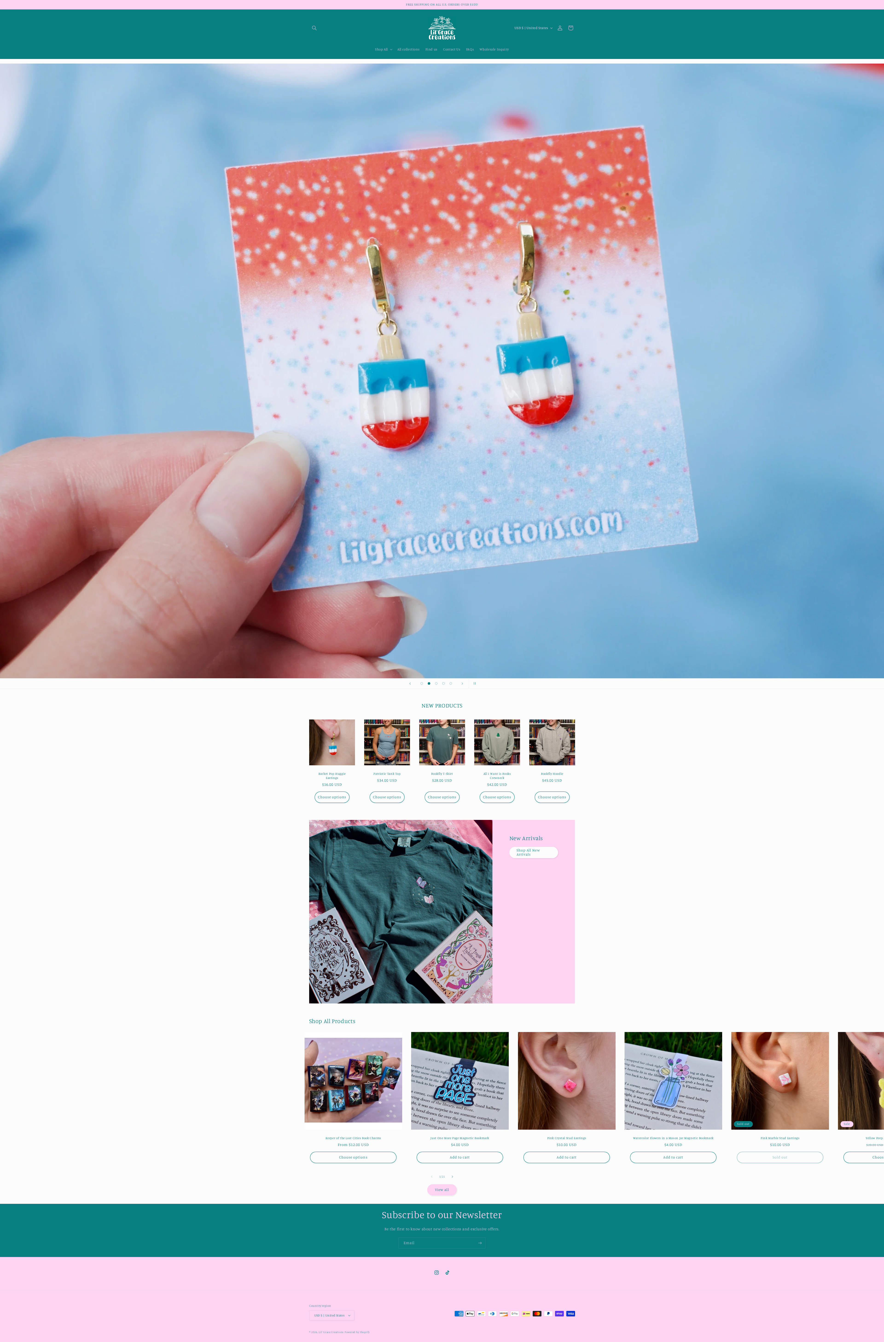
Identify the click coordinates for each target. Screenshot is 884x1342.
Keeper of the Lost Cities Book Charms (353, 1138)
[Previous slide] (410, 683)
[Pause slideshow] (474, 683)
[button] (314, 28)
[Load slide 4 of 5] (443, 683)
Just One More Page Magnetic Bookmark (459, 1138)
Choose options (332, 797)
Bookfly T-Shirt (442, 774)
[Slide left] (432, 1177)
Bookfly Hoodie (552, 774)
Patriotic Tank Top (387, 774)
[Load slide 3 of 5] (436, 683)
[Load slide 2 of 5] (429, 683)
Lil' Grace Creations (331, 1332)
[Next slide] (462, 683)
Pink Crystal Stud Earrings (566, 1138)
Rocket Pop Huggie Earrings (332, 776)
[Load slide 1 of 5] (421, 683)
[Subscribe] (480, 1243)
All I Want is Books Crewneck (497, 776)
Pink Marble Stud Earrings (780, 1138)
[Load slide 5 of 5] (450, 683)
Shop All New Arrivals (528, 852)
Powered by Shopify (357, 1332)
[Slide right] (452, 1177)
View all (442, 1189)
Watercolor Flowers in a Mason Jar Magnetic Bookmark (673, 1138)
